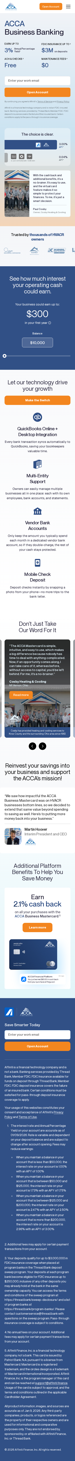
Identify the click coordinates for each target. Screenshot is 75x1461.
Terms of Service (44, 101)
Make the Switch (37, 400)
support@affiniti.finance (51, 1383)
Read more (21, 695)
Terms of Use (28, 1117)
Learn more (37, 927)
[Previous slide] (32, 746)
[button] (68, 6)
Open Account (50, 6)
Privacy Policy (63, 101)
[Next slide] (42, 746)
